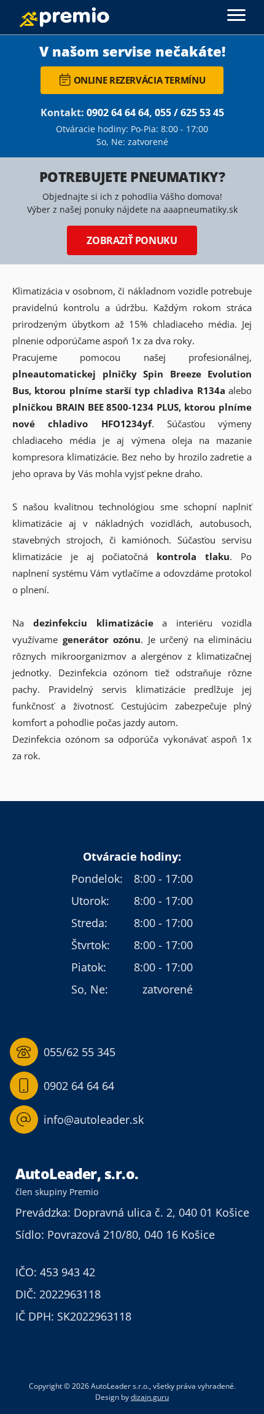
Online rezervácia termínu (140, 80)
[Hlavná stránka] (64, 17)
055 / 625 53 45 (189, 112)
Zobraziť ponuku (132, 240)
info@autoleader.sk (94, 1119)
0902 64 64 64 (118, 112)
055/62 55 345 (79, 1052)
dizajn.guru (150, 1397)
